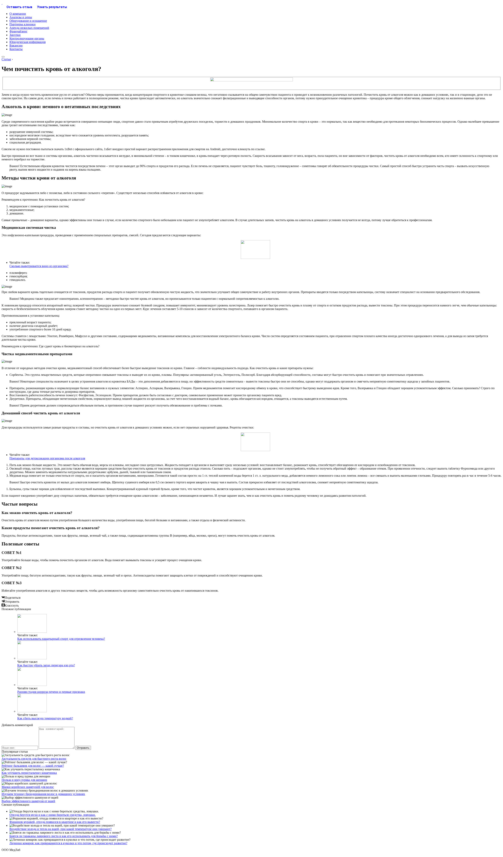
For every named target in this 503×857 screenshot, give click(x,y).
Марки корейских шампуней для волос (28, 787)
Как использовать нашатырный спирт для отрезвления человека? (61, 638)
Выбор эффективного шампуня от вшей (28, 801)
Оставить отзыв (19, 7)
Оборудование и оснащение (28, 20)
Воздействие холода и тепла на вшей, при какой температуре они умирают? (60, 829)
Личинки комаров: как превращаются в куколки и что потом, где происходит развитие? (68, 843)
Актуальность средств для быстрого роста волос (34, 758)
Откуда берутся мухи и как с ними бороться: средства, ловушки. (52, 815)
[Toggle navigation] (3, 56)
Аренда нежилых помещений (29, 27)
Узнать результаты (52, 7)
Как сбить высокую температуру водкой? (45, 718)
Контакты (16, 49)
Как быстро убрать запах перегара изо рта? (46, 665)
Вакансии (16, 45)
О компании (17, 13)
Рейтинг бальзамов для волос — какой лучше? (33, 765)
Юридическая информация (27, 42)
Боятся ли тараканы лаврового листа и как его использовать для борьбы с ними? (63, 836)
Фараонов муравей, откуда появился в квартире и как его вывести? (54, 822)
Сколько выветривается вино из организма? (38, 266)
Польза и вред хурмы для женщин (24, 780)
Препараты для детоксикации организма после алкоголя (47, 458)
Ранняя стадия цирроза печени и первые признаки (51, 691)
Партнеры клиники (22, 24)
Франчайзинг (18, 31)
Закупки (15, 35)
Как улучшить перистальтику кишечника (29, 772)
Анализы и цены (20, 17)
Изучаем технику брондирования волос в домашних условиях (43, 794)
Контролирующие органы (26, 38)
